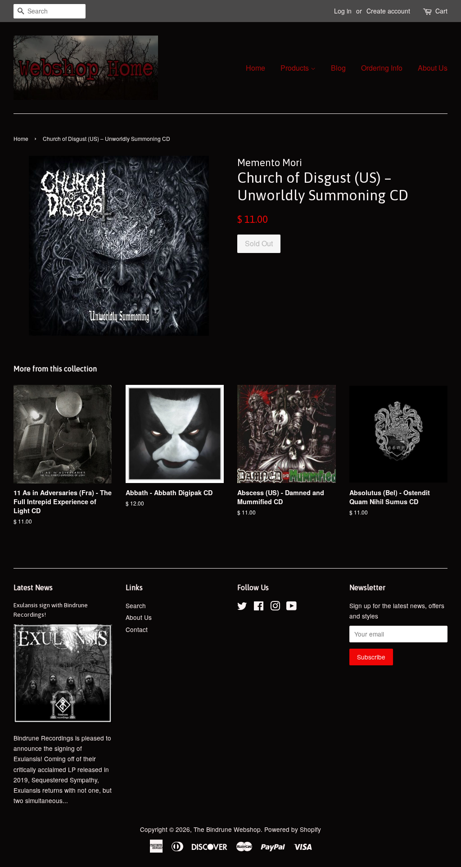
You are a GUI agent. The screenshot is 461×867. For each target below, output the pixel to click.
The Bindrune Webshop (227, 829)
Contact (137, 629)
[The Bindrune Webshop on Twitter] (242, 607)
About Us (432, 68)
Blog (338, 68)
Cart (441, 10)
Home (255, 68)
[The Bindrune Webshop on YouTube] (291, 607)
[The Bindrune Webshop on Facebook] (258, 607)
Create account (388, 10)
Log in (343, 10)
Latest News (33, 587)
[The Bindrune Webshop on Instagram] (275, 607)
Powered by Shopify (292, 829)
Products (295, 68)
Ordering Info (381, 68)
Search (136, 605)
